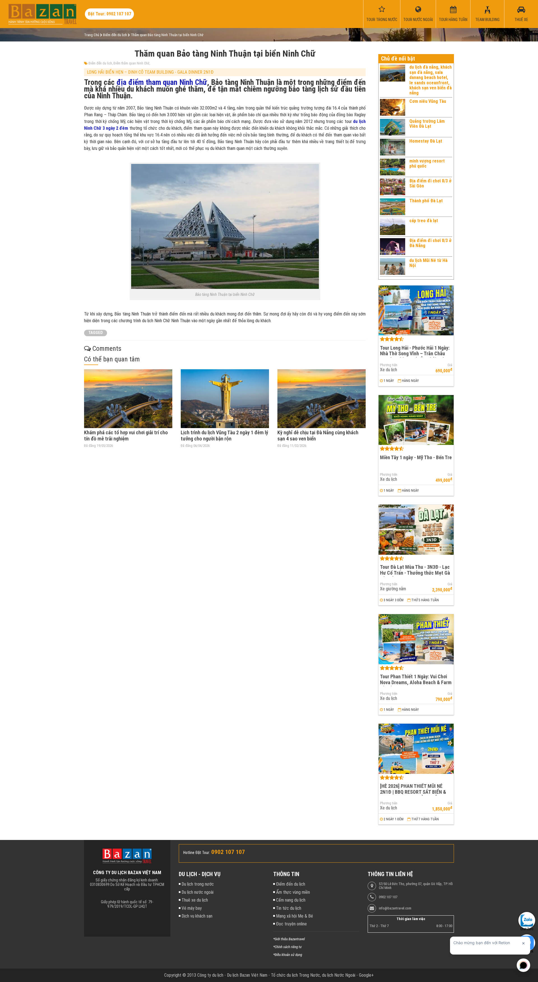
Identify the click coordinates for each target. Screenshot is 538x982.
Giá (449, 365)
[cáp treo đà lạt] (392, 226)
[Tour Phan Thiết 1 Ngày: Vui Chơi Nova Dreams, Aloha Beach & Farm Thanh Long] (416, 639)
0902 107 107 (388, 897)
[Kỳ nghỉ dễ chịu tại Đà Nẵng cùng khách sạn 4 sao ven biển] (321, 398)
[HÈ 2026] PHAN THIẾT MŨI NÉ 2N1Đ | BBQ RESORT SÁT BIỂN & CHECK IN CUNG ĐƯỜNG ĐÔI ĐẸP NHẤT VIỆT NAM (414, 794)
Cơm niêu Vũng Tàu (427, 101)
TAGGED (95, 332)
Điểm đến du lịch (100, 63)
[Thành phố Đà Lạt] (392, 206)
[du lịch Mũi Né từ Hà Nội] (392, 266)
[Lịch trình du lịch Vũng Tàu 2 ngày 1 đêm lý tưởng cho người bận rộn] (225, 398)
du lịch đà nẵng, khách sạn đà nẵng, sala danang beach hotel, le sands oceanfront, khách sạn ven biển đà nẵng (430, 80)
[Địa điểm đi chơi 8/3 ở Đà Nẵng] (392, 246)
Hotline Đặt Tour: (196, 852)
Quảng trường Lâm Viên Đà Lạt (427, 124)
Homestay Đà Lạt (425, 141)
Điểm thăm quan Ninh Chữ (131, 63)
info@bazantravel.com (395, 908)
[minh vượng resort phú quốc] (392, 167)
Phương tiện (388, 365)
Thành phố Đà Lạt (426, 200)
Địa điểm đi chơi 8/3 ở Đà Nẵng (430, 243)
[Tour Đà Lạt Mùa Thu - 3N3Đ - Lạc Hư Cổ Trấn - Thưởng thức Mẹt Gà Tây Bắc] (416, 530)
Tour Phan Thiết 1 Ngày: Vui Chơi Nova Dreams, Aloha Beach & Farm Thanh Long (415, 682)
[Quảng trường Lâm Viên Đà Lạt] (392, 127)
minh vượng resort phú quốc (427, 163)
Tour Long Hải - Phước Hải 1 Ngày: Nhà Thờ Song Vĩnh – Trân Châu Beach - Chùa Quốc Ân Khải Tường (415, 353)
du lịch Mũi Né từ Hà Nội (428, 263)
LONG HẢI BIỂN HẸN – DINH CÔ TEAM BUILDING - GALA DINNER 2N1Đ (150, 72)
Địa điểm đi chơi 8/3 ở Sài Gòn (430, 183)
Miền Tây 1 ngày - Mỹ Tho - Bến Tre (416, 457)
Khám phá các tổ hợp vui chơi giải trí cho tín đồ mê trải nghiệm (126, 436)
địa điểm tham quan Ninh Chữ (162, 82)
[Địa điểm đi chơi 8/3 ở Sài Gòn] (392, 186)
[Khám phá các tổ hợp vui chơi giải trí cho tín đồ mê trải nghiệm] (128, 398)
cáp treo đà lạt (423, 220)
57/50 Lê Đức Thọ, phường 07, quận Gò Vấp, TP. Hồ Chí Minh (416, 886)
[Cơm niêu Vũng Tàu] (392, 107)
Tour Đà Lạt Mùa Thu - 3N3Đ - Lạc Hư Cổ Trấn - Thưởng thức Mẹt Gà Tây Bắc (415, 572)
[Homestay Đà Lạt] (392, 147)
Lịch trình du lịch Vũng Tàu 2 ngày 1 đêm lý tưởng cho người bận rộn (224, 436)
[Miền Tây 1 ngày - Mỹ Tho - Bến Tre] (416, 420)
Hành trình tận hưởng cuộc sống (31, 22)
